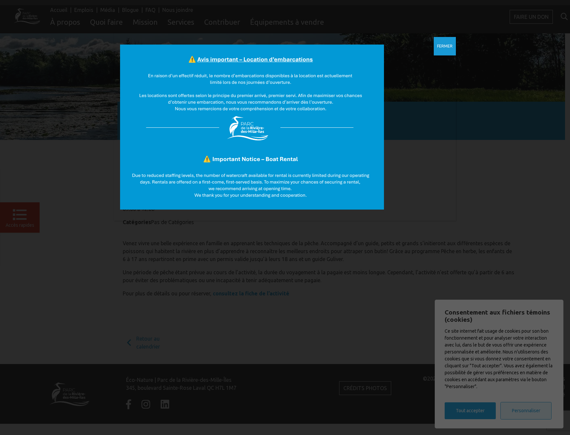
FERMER (445, 46)
